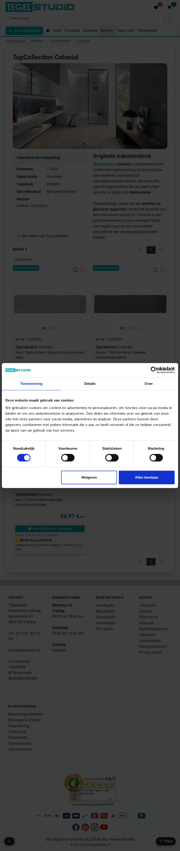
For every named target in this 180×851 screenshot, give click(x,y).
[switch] (68, 457)
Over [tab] (149, 384)
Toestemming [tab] (31, 384)
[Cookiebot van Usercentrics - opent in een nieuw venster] (154, 370)
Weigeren (89, 477)
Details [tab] (90, 384)
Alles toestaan (146, 477)
